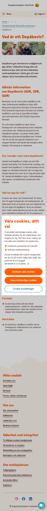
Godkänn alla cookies (23, 271)
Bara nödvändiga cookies (23, 280)
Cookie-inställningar (23, 288)
